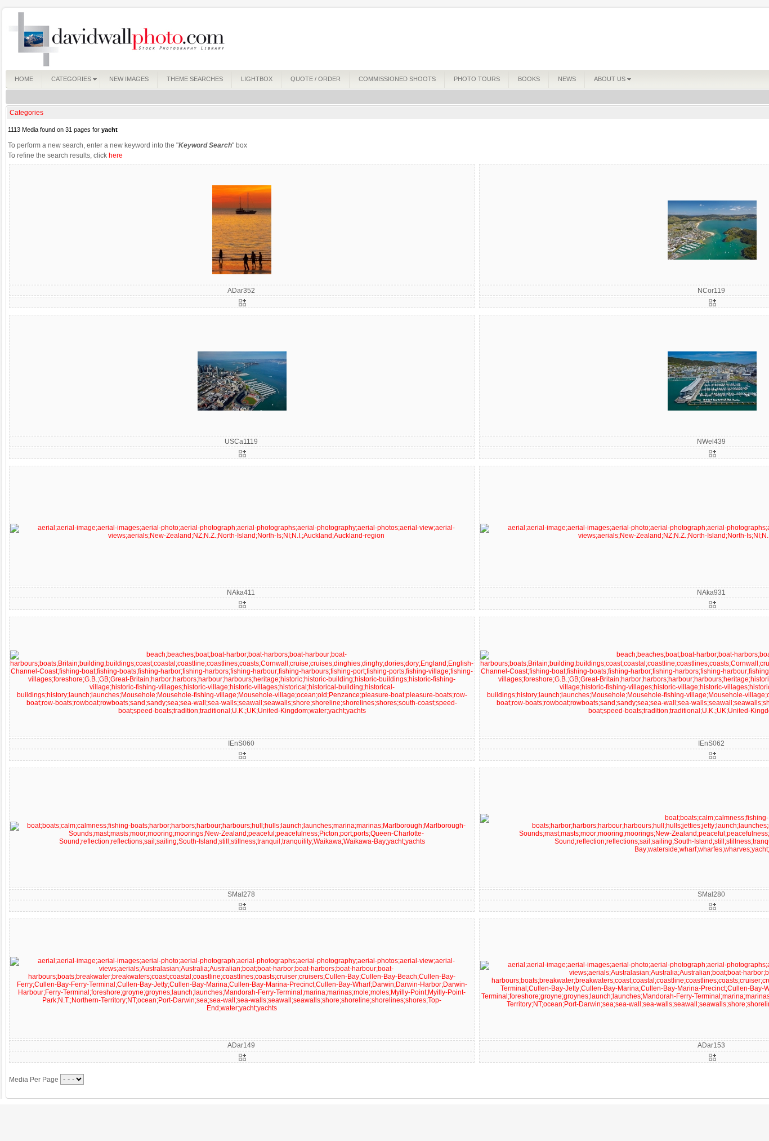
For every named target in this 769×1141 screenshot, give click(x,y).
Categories (26, 113)
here (116, 155)
